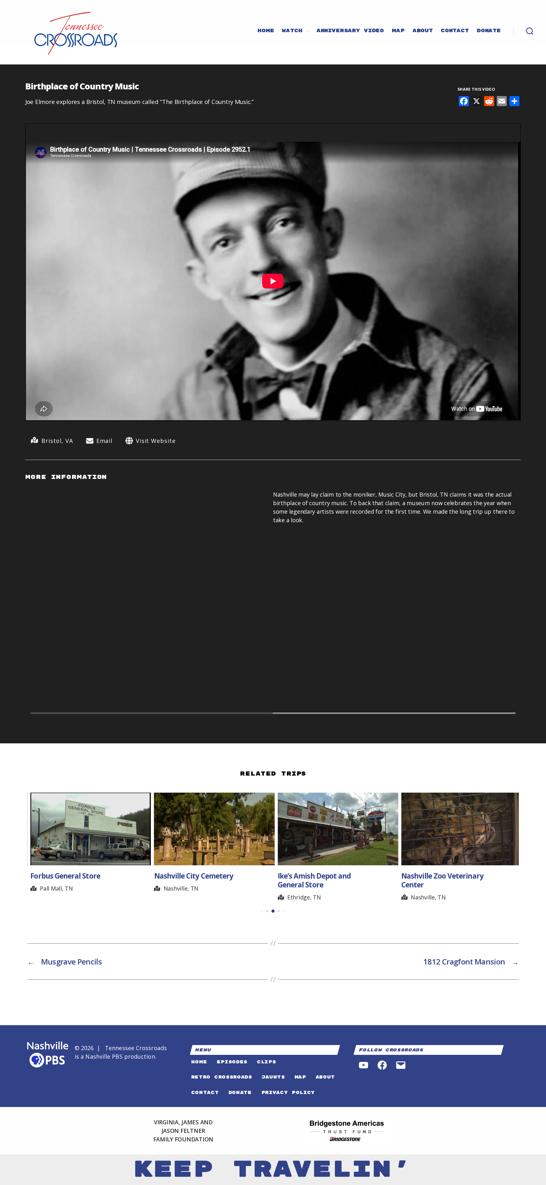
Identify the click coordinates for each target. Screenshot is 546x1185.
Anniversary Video (350, 31)
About (423, 31)
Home (266, 31)
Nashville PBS (103, 1056)
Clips (266, 1062)
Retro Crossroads (221, 1077)
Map (398, 31)
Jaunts (273, 1077)
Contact (455, 31)
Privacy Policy (288, 1092)
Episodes (232, 1062)
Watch (292, 31)
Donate (489, 31)
